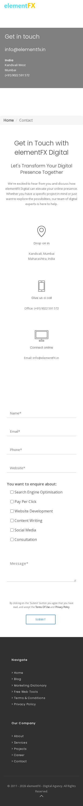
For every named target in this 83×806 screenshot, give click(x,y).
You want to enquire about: (32, 484)
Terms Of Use (43, 607)
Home (8, 120)
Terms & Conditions (29, 698)
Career (18, 755)
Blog (17, 679)
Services (20, 743)
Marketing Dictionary (30, 685)
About (18, 736)
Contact (20, 761)
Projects (20, 749)
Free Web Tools (25, 692)
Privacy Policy (62, 607)
